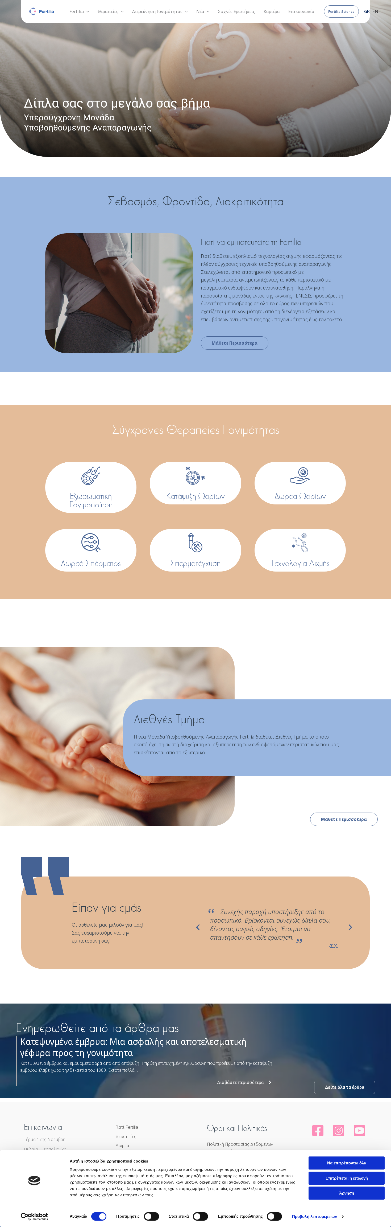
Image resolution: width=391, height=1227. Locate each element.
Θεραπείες (125, 1136)
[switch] (151, 1216)
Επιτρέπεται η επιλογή (347, 1178)
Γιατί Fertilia (126, 1127)
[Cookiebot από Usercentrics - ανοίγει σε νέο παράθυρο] (34, 1217)
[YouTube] (359, 1131)
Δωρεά (122, 1145)
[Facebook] (317, 1131)
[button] (341, 11)
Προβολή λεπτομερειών (314, 1216)
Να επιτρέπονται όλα (346, 1163)
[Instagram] (338, 1131)
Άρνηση (346, 1193)
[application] (86, 11)
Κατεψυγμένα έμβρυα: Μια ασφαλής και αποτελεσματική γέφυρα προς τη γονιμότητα (133, 1047)
